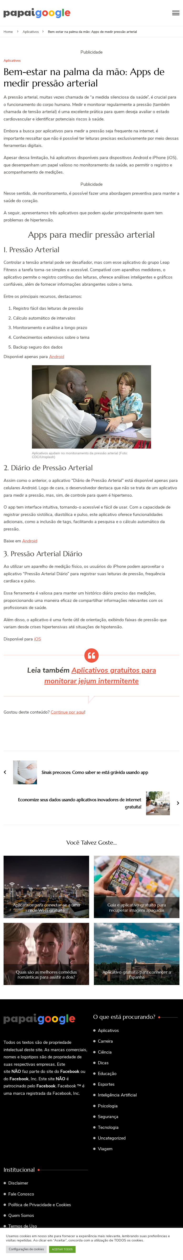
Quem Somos (21, 1215)
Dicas (103, 1063)
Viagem (105, 1149)
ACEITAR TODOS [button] (62, 1249)
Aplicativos (12, 61)
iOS (37, 639)
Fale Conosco (21, 1194)
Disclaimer (18, 1183)
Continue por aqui (67, 712)
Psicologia (108, 1106)
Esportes (106, 1084)
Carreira (105, 1041)
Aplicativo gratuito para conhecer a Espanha (136, 975)
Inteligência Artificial (117, 1095)
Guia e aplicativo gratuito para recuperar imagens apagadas (136, 907)
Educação (107, 1073)
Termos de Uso (22, 1226)
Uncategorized (112, 1138)
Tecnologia (108, 1127)
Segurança (108, 1117)
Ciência (105, 1052)
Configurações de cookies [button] (26, 1249)
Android (56, 357)
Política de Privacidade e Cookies (39, 1205)
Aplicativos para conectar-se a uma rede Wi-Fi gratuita (46, 907)
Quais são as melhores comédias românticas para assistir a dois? (46, 975)
